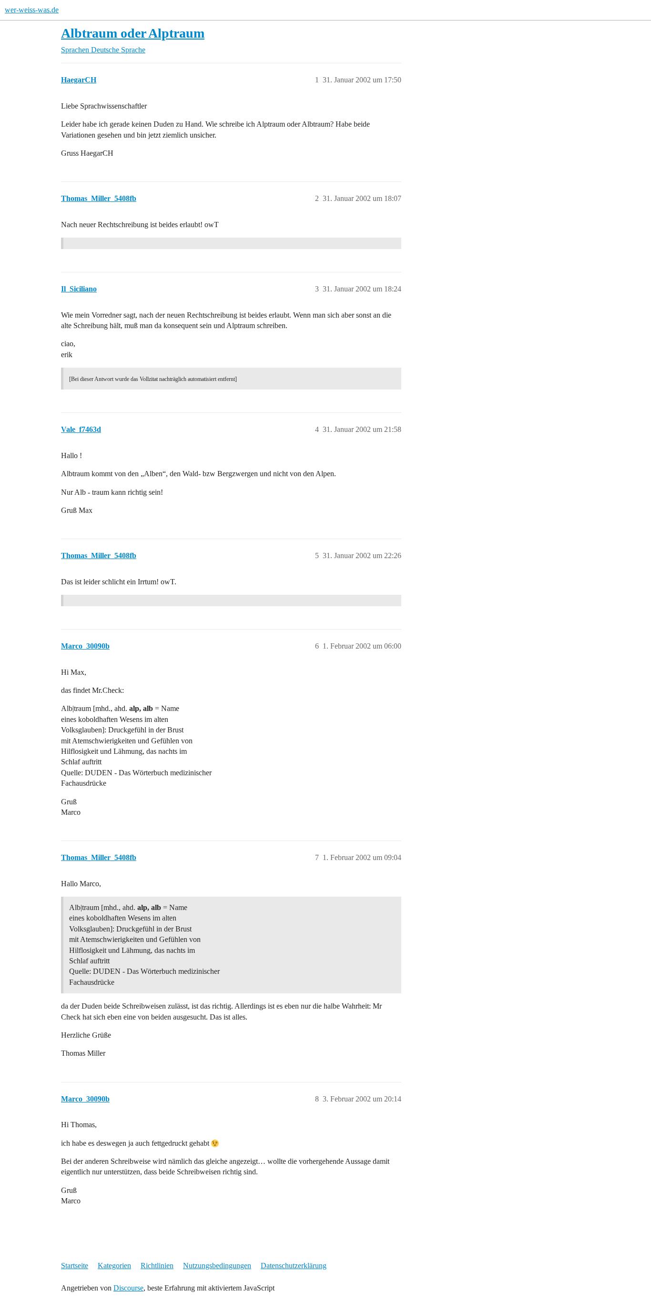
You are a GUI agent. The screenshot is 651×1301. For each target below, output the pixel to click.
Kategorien (114, 1265)
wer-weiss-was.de (32, 10)
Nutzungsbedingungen (217, 1265)
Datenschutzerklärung (293, 1265)
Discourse (128, 1288)
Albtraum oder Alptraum (132, 33)
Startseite (74, 1265)
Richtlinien (157, 1265)
